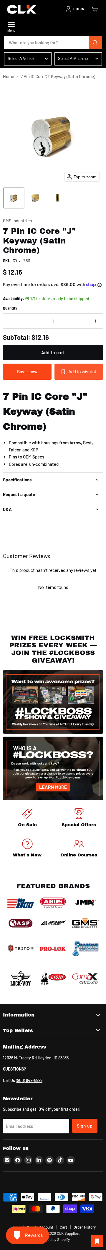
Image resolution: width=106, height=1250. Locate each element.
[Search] (95, 42)
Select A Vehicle (21, 58)
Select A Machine (73, 58)
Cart (63, 1227)
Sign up (85, 1125)
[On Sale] (27, 818)
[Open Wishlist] (97, 1241)
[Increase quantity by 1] (95, 321)
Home (8, 76)
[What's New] (27, 849)
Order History (85, 1227)
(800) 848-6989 (29, 1080)
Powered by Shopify (53, 1239)
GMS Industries (17, 220)
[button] (74, 9)
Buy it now (27, 371)
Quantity (10, 308)
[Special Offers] (79, 818)
